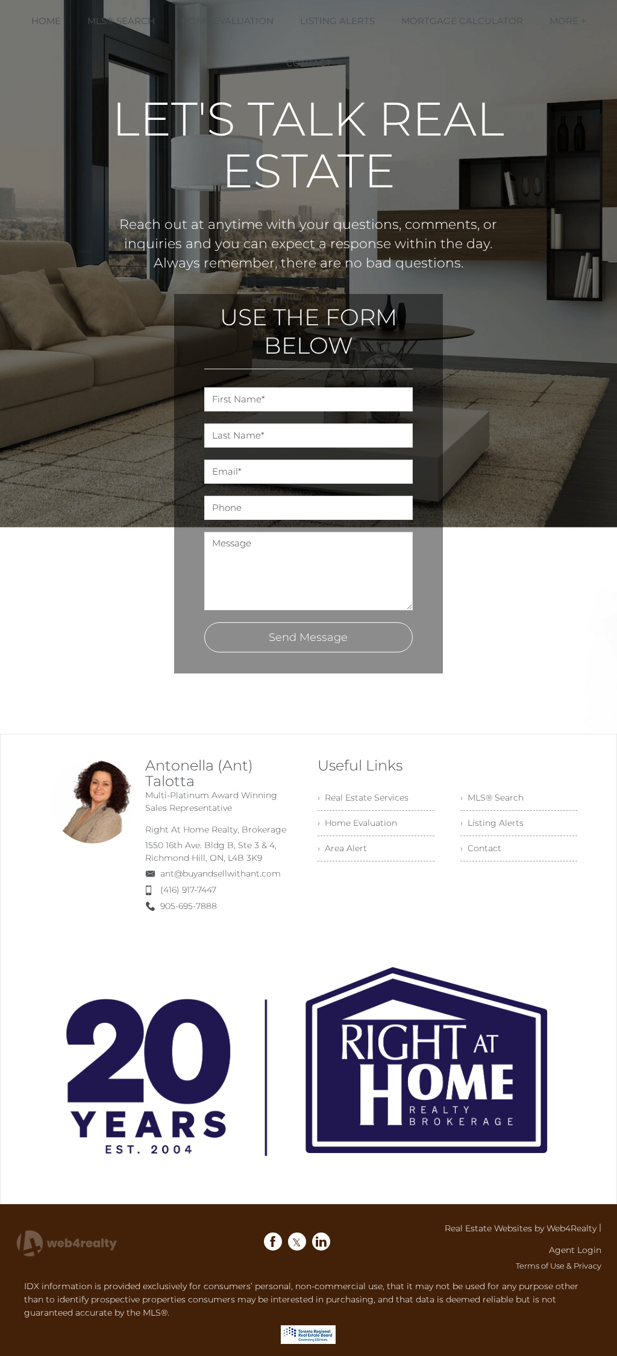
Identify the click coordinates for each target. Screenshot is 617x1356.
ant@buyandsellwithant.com (220, 873)
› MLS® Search (492, 797)
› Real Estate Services (363, 797)
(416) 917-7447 (188, 889)
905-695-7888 (188, 906)
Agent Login (575, 1250)
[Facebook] (273, 1242)
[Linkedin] (321, 1242)
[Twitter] (297, 1242)
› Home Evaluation (357, 822)
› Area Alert (342, 848)
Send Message (308, 637)
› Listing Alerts (492, 822)
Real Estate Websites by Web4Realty (521, 1228)
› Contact (480, 848)
